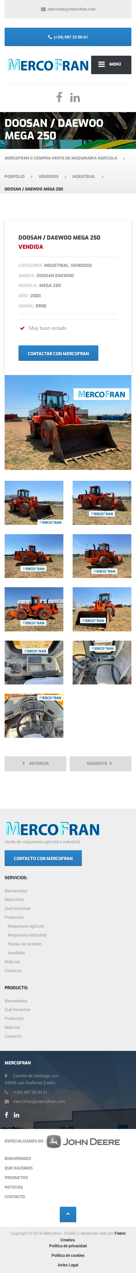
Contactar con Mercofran (58, 354)
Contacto (13, 970)
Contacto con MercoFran (43, 858)
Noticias (12, 961)
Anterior (37, 763)
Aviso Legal (68, 1265)
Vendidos (16, 952)
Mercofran (14, 899)
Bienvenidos (16, 890)
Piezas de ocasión (25, 943)
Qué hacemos (18, 908)
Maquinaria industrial (27, 935)
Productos (14, 917)
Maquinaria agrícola (26, 926)
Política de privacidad (68, 1246)
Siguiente (98, 763)
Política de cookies (68, 1255)
